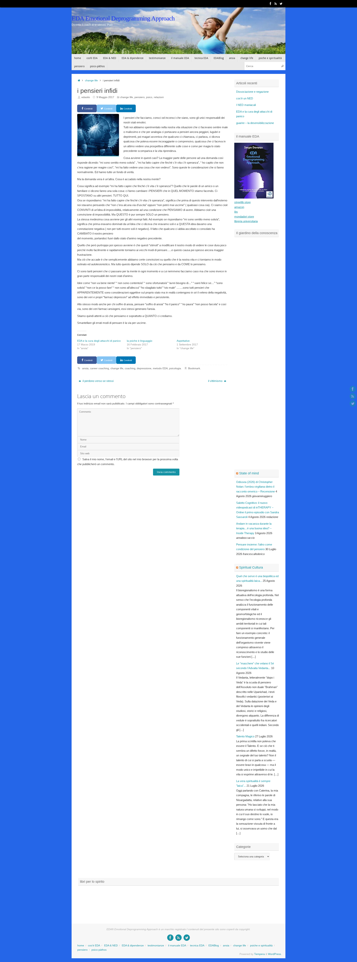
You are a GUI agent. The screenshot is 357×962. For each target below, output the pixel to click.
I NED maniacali (246, 104)
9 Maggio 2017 (105, 97)
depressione (144, 368)
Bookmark (194, 368)
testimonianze (156, 945)
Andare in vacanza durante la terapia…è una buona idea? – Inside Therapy (253, 528)
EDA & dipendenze (133, 945)
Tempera (259, 954)
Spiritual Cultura (251, 567)
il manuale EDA (177, 945)
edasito (85, 97)
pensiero (139, 97)
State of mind (249, 473)
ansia (85, 368)
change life (91, 80)
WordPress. (275, 954)
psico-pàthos (99, 949)
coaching (130, 368)
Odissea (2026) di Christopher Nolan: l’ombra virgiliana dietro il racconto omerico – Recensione (255, 486)
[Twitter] (281, 3)
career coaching (99, 368)
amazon (239, 207)
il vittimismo (215, 380)
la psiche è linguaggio (139, 340)
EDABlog (213, 945)
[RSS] (275, 3)
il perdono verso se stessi (98, 380)
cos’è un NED (244, 98)
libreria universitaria (246, 221)
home (80, 945)
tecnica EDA (197, 945)
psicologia (175, 368)
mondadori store (244, 216)
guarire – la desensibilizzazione (255, 123)
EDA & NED (111, 945)
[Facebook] (270, 3)
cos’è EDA (94, 945)
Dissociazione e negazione (252, 91)
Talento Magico (245, 736)
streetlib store (242, 202)
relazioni (159, 97)
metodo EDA (160, 368)
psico (149, 97)
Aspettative (183, 340)
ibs (236, 211)
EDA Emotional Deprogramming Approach (123, 18)
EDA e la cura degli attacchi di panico (99, 340)
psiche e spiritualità (261, 945)
